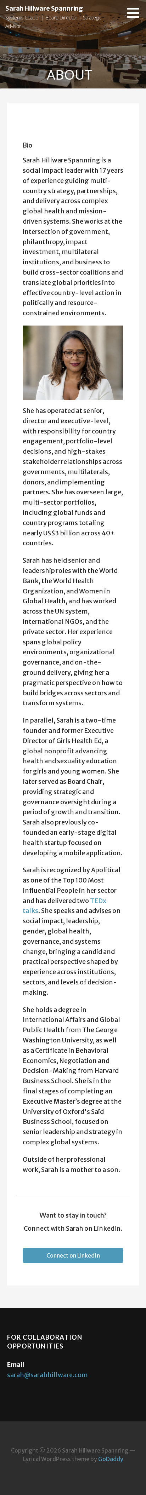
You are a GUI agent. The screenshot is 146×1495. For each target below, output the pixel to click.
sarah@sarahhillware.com (47, 1375)
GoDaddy (110, 1458)
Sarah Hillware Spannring (44, 8)
